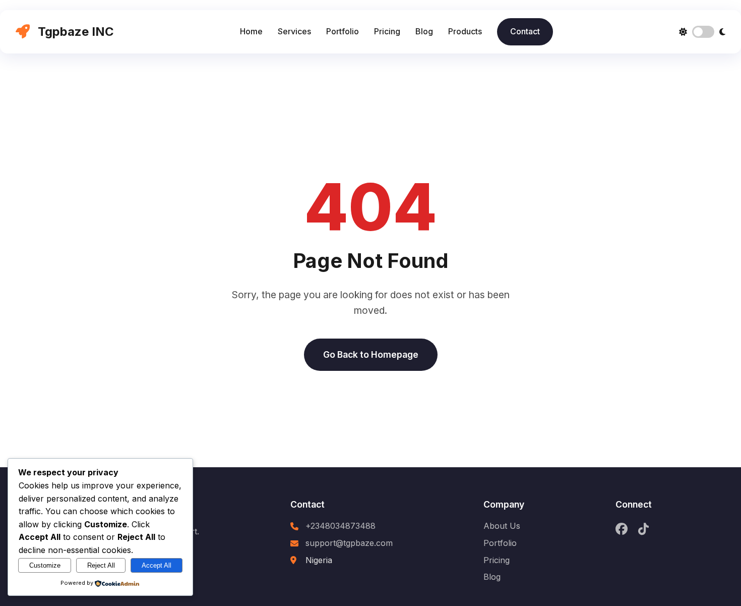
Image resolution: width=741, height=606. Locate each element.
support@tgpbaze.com (349, 543)
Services (294, 31)
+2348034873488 (340, 526)
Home (251, 31)
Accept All (156, 565)
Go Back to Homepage (370, 354)
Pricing (387, 31)
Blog (424, 31)
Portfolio (342, 31)
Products (465, 31)
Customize (44, 565)
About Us (501, 526)
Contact (525, 31)
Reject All (101, 565)
